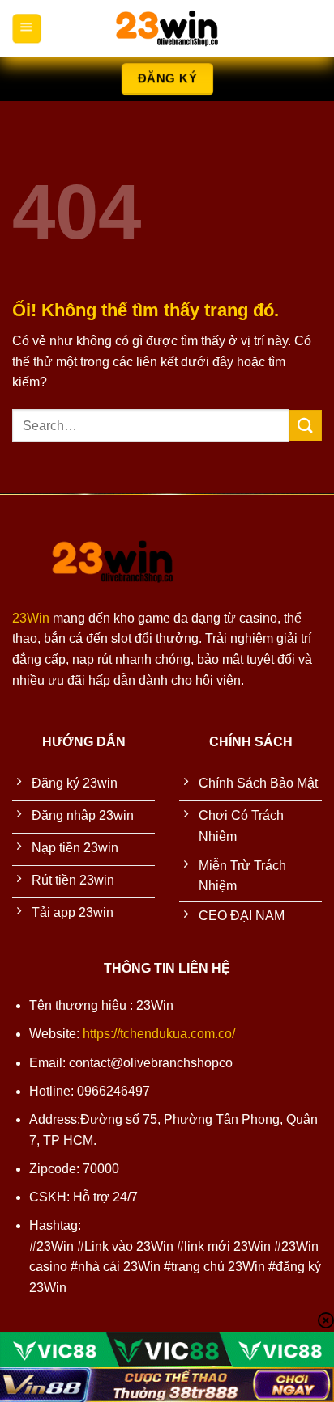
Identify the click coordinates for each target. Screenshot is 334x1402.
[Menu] (26, 28)
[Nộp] (305, 425)
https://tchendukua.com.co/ (159, 1034)
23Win (30, 618)
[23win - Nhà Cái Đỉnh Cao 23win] (167, 28)
